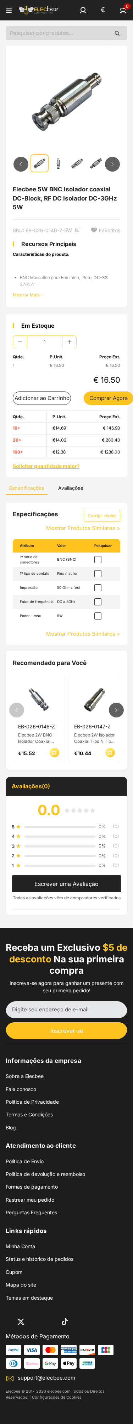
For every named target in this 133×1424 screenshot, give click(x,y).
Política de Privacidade (32, 1102)
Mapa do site (21, 1285)
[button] (83, 10)
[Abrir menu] (9, 10)
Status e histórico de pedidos (39, 1259)
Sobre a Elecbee (25, 1076)
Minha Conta (20, 1246)
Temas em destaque (29, 1298)
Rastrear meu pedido (30, 1200)
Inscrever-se (66, 1030)
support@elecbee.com (46, 1377)
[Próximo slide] (112, 164)
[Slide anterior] (20, 164)
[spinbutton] (44, 342)
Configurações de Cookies (57, 1397)
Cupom (14, 1272)
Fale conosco (21, 1089)
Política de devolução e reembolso (45, 1174)
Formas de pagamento (32, 1187)
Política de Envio (25, 1161)
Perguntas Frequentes (31, 1212)
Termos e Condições (29, 1114)
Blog (11, 1127)
